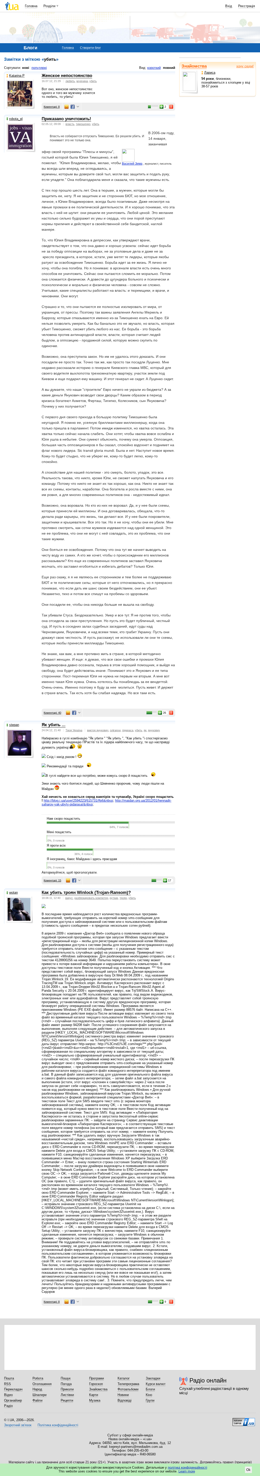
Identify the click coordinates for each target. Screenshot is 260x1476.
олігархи (115, 730)
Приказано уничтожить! (66, 118)
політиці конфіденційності (187, 1467)
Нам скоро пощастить (63, 818)
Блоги (150, 1389)
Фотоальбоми (128, 1389)
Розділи (49, 6)
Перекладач (13, 1389)
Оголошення (42, 1384)
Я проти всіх (56, 845)
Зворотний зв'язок (17, 1425)
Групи (150, 1400)
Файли (37, 1400)
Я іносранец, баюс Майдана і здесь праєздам (82, 859)
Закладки (153, 1378)
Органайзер (13, 1400)
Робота (37, 1378)
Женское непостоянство (67, 75)
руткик (114, 897)
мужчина (82, 81)
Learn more (186, 1471)
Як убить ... (54, 724)
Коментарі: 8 (52, 106)
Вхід (228, 6)
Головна (31, 6)
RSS (7, 1384)
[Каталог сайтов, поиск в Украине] (244, 1420)
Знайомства (194, 66)
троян (123, 897)
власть (70, 124)
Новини (123, 1395)
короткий (154, 68)
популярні (39, 68)
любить (70, 81)
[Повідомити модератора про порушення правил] (171, 107)
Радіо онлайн (207, 1380)
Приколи (67, 1389)
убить (93, 81)
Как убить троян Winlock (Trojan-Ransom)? (86, 892)
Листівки (67, 1395)
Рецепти (67, 1400)
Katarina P (17, 75)
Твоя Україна (74, 730)
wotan (13, 892)
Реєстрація (246, 6)
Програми (96, 1378)
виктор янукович (97, 730)
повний (169, 68)
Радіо (8, 1406)
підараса (127, 730)
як (145, 730)
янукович (154, 730)
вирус (69, 897)
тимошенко (83, 124)
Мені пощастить (59, 832)
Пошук (66, 1378)
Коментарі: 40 (52, 712)
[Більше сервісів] (78, 107)
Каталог (124, 1378)
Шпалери (39, 1395)
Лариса (209, 72)
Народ (37, 1389)
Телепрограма (128, 1384)
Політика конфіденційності (58, 1425)
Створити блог (90, 48)
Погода (66, 1384)
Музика (94, 1400)
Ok (248, 1470)
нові (25, 68)
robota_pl (16, 119)
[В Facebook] (73, 107)
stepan (14, 725)
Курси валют (156, 1384)
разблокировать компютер (91, 897)
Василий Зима (132, 163)
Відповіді (125, 1400)
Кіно (149, 1395)
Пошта (9, 1378)
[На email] (66, 107)
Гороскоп (96, 1384)
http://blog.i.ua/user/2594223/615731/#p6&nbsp (78, 800)
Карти (93, 1395)
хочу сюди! (245, 66)
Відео (8, 1395)
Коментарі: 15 (52, 880)
